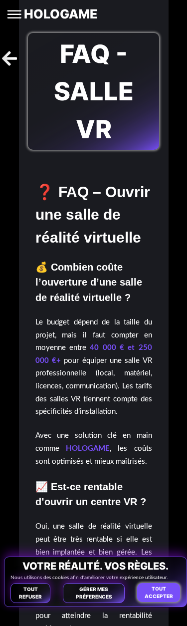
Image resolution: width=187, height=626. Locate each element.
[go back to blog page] (9, 58)
